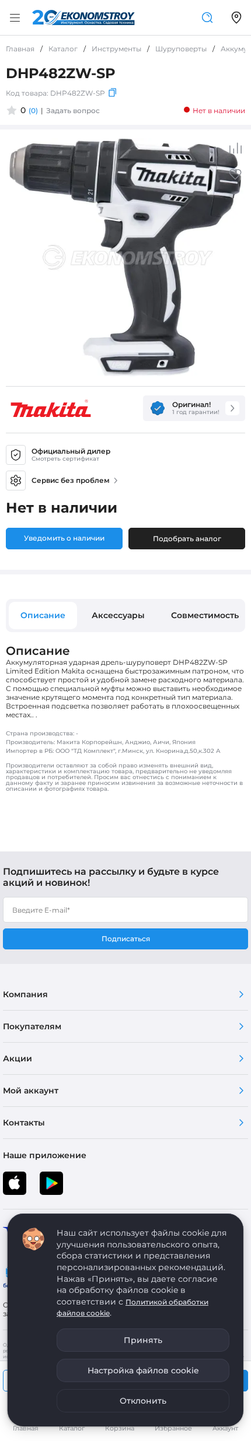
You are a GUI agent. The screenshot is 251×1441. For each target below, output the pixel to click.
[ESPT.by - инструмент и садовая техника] (83, 17)
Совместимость (205, 615)
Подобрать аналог (187, 538)
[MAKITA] (51, 408)
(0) (33, 110)
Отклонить (143, 1401)
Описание (42, 615)
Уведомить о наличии (64, 538)
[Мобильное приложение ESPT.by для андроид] (14, 1183)
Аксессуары (118, 615)
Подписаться (126, 938)
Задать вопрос (73, 110)
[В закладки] (235, 178)
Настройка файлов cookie (143, 1370)
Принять (143, 1340)
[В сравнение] (235, 148)
